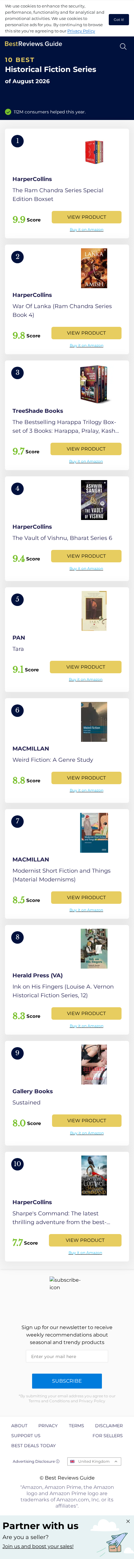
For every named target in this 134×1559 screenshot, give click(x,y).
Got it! (119, 19)
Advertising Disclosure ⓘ (36, 1461)
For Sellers (108, 1435)
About (19, 1425)
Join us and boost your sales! (38, 1546)
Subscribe (67, 1381)
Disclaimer (109, 1425)
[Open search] (123, 46)
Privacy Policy (81, 30)
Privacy (48, 1425)
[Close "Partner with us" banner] (128, 1521)
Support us (26, 1435)
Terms (76, 1425)
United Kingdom (94, 1461)
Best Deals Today (33, 1445)
